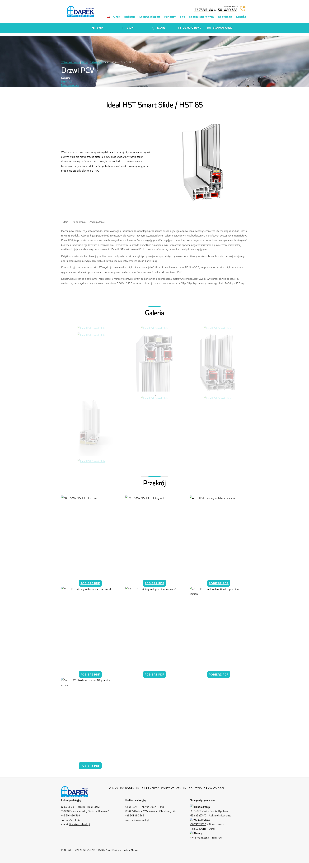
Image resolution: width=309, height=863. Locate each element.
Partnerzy (170, 16)
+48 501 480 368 (70, 815)
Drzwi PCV (66, 81)
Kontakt (241, 16)
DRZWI (84, 62)
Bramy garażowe (222, 27)
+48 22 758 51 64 (70, 820)
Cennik (181, 788)
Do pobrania (225, 16)
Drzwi (130, 27)
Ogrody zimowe (192, 27)
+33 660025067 (198, 811)
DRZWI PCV (96, 62)
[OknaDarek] (74, 794)
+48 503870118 (198, 828)
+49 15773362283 (199, 837)
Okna (100, 27)
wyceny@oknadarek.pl (137, 820)
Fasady (161, 27)
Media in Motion (130, 849)
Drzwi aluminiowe (70, 85)
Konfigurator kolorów (201, 16)
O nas (116, 16)
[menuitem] (108, 17)
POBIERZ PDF (90, 583)
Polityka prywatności (206, 788)
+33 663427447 (198, 815)
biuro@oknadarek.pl (79, 824)
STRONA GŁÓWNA (70, 62)
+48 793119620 (198, 824)
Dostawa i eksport (149, 16)
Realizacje (129, 16)
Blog (182, 16)
